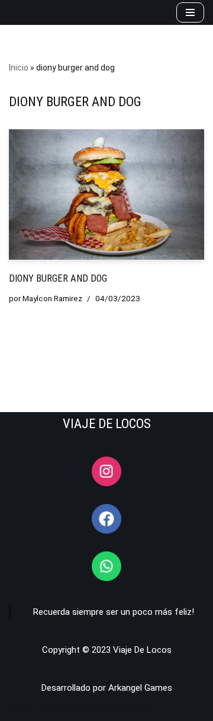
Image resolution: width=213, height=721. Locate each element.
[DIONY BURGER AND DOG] (106, 194)
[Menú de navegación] (190, 12)
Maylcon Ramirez (52, 298)
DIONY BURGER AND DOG (58, 278)
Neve (18, 709)
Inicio (18, 67)
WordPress (132, 709)
